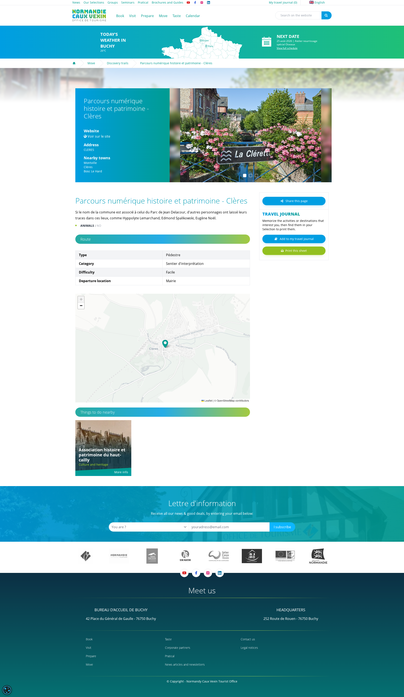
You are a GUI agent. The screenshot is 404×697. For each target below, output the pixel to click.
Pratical (143, 2)
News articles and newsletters (185, 664)
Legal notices (249, 648)
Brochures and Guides (167, 2)
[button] (176, 135)
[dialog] (7, 690)
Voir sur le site (99, 136)
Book (89, 639)
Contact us (248, 639)
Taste (168, 639)
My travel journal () (283, 2)
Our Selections (94, 2)
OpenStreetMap (226, 400)
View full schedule (287, 48)
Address (91, 144)
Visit (88, 648)
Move (91, 63)
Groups (113, 2)
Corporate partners (177, 648)
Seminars (127, 2)
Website (91, 130)
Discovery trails (117, 63)
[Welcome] (74, 63)
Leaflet (208, 400)
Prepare (91, 656)
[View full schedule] (267, 42)
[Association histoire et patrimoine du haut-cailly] (103, 448)
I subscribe (282, 527)
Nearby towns (97, 157)
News (76, 2)
